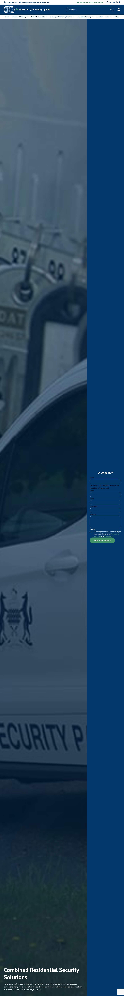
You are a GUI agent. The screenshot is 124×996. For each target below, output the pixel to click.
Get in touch (62, 987)
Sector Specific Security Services (61, 17)
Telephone (93, 506)
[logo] (9, 9)
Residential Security (38, 17)
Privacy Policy (108, 536)
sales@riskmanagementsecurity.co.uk (35, 2)
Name (92, 491)
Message (93, 514)
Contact (116, 17)
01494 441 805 (12, 2)
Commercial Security (19, 17)
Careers (108, 17)
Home (7, 17)
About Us (99, 17)
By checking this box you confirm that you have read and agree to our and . (107, 534)
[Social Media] (107, 2)
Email (92, 477)
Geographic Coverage (84, 17)
